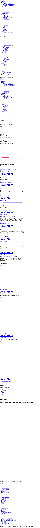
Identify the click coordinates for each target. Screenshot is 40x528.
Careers (3, 510)
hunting (7, 256)
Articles (4, 14)
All (5, 33)
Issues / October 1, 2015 (4, 223)
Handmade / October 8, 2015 (5, 210)
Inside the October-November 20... (6, 227)
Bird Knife (4, 392)
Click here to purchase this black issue (7, 162)
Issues (5, 30)
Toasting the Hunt (8, 17)
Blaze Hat (4, 394)
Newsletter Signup (5, 513)
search (38, 118)
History (15, 202)
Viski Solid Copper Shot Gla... (5, 381)
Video (5, 21)
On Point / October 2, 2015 (5, 171)
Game (5, 28)
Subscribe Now (7, 3)
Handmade (5, 188)
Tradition (19, 243)
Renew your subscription (9, 5)
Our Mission (6, 49)
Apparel (6, 25)
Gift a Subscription (5, 488)
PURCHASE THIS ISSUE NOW (6, 169)
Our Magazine (5, 508)
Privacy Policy (4, 522)
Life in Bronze (3, 186)
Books (5, 29)
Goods (5, 26)
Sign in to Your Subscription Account (9, 520)
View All (6, 15)
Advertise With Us (5, 492)
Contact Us (4, 524)
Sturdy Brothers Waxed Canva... (6, 337)
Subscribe (4, 2)
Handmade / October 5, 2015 (5, 182)
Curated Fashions (3, 214)
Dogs (4, 256)
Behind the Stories (8, 32)
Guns (4, 243)
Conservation (7, 19)
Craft (5, 18)
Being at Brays (3, 200)
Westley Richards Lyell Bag (5, 175)
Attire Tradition (6, 216)
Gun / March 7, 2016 (4, 236)
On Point (6, 20)
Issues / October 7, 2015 (4, 195)
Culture (4, 202)
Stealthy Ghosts (3, 254)
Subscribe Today (3, 36)
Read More (6, 173)
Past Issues (6, 11)
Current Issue (7, 7)
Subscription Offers (6, 34)
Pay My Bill (4, 521)
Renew (3, 487)
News (5, 62)
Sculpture (9, 188)
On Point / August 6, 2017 (5, 333)
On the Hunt (15, 243)
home (3, 1)
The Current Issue (5, 489)
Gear (10, 216)
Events (3, 511)
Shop (3, 24)
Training (15, 256)
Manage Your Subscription (7, 518)
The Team (6, 8)
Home (5, 27)
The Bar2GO (4, 390)
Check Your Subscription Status (8, 519)
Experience (8, 202)
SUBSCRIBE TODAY (20, 158)
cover (4, 229)
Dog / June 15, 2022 (4, 289)
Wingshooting (19, 202)
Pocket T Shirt (5, 396)
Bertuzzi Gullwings (3, 241)
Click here (2, 165)
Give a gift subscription (9, 4)
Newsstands (4, 491)
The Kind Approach (3, 293)
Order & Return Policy (6, 523)
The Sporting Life (8, 16)
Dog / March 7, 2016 (4, 250)
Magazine (4, 6)
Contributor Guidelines (6, 512)
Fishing (12, 202)
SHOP (1, 126)
